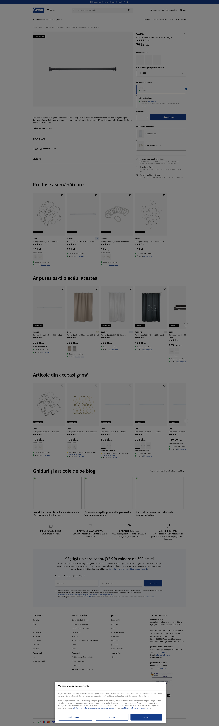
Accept (146, 717)
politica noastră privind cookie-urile (136, 708)
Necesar (112, 717)
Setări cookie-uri (75, 717)
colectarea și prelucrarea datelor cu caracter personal (93, 708)
